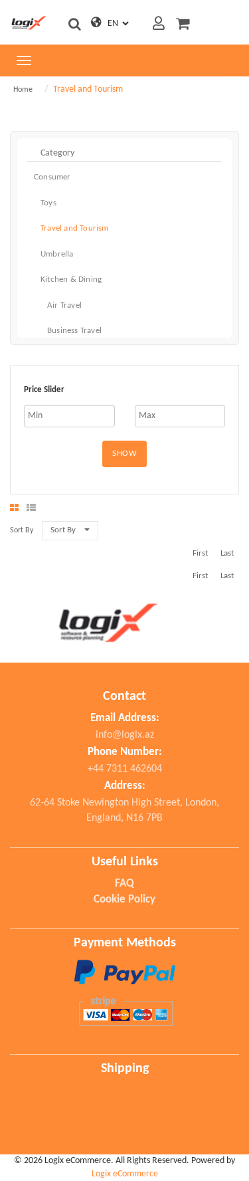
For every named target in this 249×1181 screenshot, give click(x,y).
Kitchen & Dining (71, 279)
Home (23, 90)
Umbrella (57, 254)
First (200, 553)
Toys (48, 203)
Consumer (52, 177)
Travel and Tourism (75, 228)
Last (227, 553)
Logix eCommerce (125, 1174)
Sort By (63, 530)
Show (124, 453)
